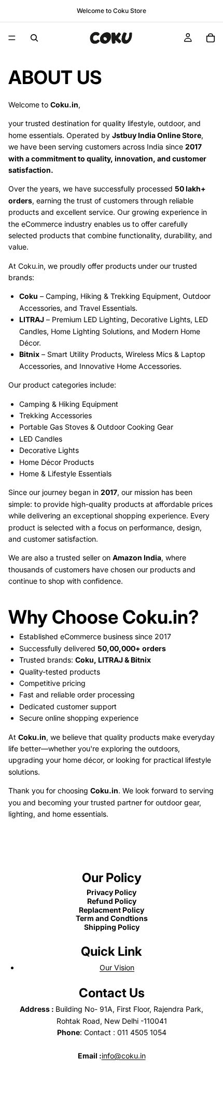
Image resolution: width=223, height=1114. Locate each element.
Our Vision (117, 967)
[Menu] (12, 38)
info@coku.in (124, 1055)
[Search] (34, 37)
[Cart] (210, 37)
